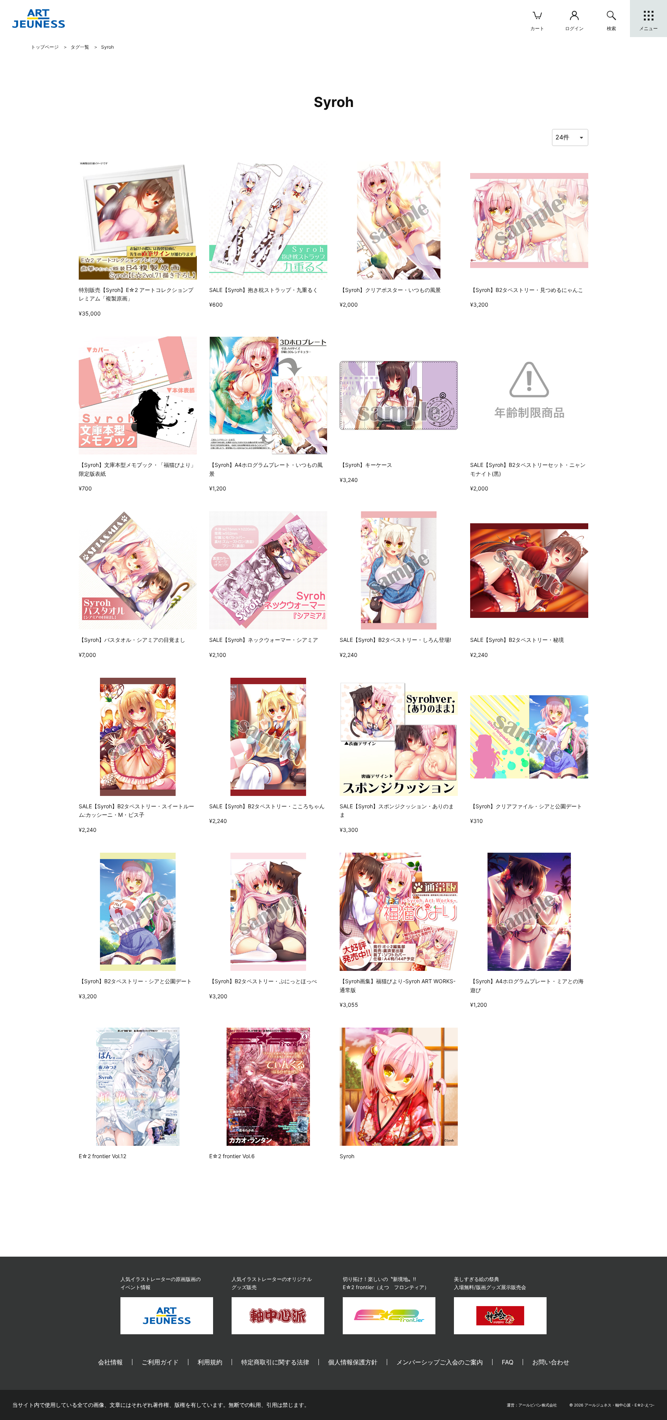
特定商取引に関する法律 (275, 1362)
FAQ (507, 1362)
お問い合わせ (550, 1362)
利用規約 (210, 1362)
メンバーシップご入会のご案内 (439, 1362)
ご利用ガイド (160, 1362)
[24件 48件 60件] (570, 137)
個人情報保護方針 (353, 1362)
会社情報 (110, 1362)
